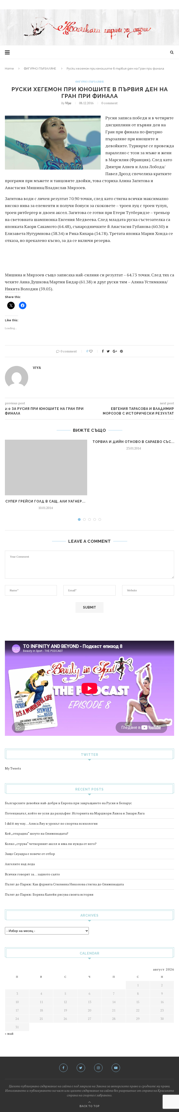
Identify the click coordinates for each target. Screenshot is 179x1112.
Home (9, 68)
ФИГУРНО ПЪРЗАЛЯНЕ (40, 68)
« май (9, 1033)
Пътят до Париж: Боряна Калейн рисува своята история (49, 894)
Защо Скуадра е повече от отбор (30, 853)
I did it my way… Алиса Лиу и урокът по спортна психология (51, 823)
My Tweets (13, 768)
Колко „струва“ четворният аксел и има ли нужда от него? (50, 843)
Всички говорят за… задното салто (32, 874)
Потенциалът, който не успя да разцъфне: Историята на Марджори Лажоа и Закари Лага (75, 813)
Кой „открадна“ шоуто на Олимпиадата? (36, 833)
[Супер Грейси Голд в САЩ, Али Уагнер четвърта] (45, 467)
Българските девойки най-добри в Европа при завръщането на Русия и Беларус (68, 803)
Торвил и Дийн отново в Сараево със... (134, 442)
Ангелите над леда (20, 864)
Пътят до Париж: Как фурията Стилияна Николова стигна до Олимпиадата (64, 884)
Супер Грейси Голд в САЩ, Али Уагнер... (45, 501)
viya (68, 103)
